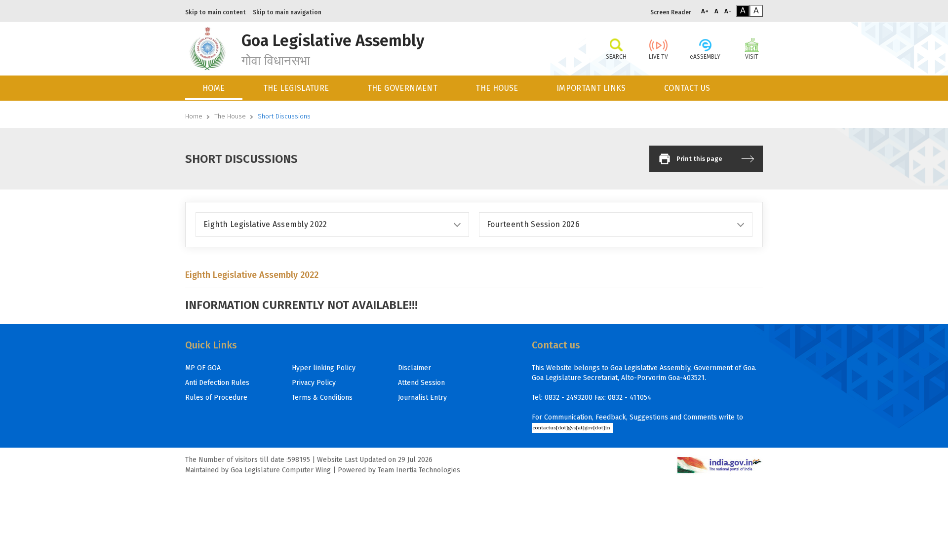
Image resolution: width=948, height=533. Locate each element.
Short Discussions (284, 116)
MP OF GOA (203, 368)
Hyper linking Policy (324, 368)
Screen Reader (670, 12)
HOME (213, 88)
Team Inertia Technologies (419, 470)
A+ (705, 11)
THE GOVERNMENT (402, 88)
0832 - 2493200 (568, 397)
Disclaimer (414, 368)
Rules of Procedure (216, 397)
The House (230, 116)
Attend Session (421, 383)
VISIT (751, 56)
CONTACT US (687, 88)
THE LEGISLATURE (296, 88)
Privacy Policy (314, 383)
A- (727, 11)
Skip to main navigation (287, 12)
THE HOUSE (496, 88)
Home (193, 116)
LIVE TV (658, 56)
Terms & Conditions (322, 397)
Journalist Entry (422, 397)
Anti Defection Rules (217, 383)
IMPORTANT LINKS (591, 88)
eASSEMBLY (705, 56)
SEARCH (616, 56)
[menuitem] (214, 88)
